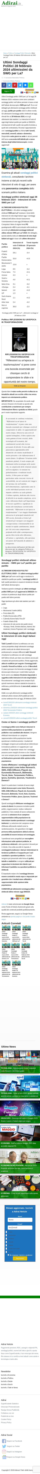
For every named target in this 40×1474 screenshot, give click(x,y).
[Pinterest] (14, 85)
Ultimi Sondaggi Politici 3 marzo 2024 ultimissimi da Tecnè (26, 936)
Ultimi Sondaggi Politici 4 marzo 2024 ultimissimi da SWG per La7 (16, 936)
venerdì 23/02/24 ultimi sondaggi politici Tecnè (20, 718)
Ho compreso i (20, 1255)
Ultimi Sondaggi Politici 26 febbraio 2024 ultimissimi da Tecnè (26, 954)
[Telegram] (20, 85)
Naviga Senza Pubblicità (10, 1410)
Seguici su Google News (16, 1457)
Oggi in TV (8, 91)
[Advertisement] (20, 28)
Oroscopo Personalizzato (10, 1407)
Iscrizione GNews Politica (11, 81)
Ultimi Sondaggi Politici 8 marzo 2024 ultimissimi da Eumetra (6, 936)
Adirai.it (4, 904)
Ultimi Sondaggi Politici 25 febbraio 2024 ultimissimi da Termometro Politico (6, 972)
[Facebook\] (4, 85)
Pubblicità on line (7, 1416)
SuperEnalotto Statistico (10, 1404)
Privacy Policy (6, 1422)
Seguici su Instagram (14, 1452)
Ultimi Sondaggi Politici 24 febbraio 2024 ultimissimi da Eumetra (16, 971)
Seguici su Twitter (13, 1446)
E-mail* (20, 1224)
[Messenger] (25, 85)
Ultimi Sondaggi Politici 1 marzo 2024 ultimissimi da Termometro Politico (15, 955)
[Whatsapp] (30, 85)
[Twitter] (9, 85)
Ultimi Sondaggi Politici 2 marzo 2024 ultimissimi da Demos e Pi (6, 954)
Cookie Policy (6, 1419)
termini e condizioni (25, 1255)
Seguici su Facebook (14, 1441)
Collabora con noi (7, 1413)
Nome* (20, 1216)
